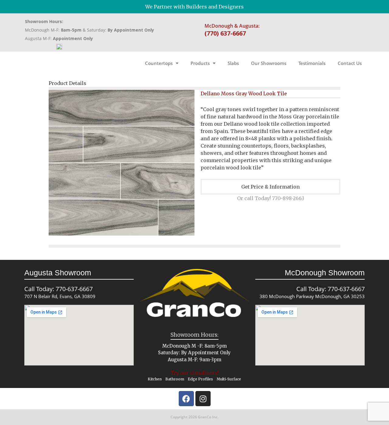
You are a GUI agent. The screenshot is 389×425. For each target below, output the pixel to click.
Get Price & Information (270, 187)
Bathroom (174, 379)
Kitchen (155, 379)
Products (200, 63)
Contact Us (350, 63)
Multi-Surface (229, 379)
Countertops (159, 63)
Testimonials (311, 63)
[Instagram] (203, 398)
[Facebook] (186, 398)
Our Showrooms (268, 63)
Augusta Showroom (57, 272)
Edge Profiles (200, 379)
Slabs (233, 63)
